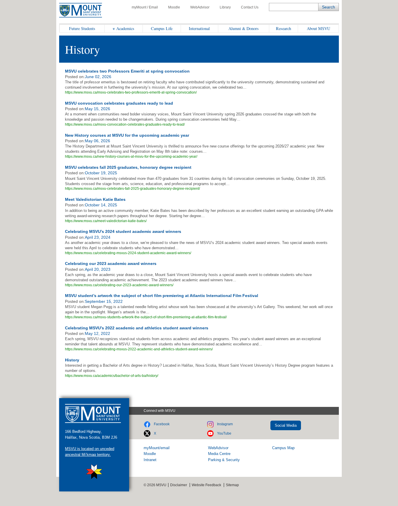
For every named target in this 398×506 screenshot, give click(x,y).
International (199, 28)
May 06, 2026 (97, 140)
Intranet (150, 460)
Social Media (286, 425)
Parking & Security (224, 460)
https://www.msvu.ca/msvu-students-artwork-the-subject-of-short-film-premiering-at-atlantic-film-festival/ (146, 317)
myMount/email (157, 448)
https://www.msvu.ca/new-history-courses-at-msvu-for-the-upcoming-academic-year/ (131, 156)
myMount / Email (145, 7)
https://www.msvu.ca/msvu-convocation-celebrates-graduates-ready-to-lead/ (125, 124)
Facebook (162, 424)
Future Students (82, 28)
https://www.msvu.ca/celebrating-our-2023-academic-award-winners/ (119, 285)
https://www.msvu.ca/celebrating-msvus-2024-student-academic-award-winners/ (128, 253)
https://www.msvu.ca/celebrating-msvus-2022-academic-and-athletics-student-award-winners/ (139, 349)
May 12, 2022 (97, 333)
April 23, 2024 (97, 237)
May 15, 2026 (97, 108)
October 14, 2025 (101, 205)
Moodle (174, 7)
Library (225, 7)
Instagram (225, 424)
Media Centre (219, 453)
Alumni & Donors (243, 28)
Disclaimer (178, 485)
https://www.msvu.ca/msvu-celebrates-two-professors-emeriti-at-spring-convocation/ (131, 92)
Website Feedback (206, 485)
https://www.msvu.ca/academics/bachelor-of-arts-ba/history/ (111, 376)
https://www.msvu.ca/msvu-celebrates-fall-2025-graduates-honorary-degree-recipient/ (132, 189)
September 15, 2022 (104, 301)
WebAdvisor (199, 7)
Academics (125, 28)
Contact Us (249, 7)
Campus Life (161, 28)
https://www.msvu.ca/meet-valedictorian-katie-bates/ (106, 221)
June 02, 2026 (98, 76)
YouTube (224, 433)
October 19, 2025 (101, 173)
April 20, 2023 (97, 269)
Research (283, 28)
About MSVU (318, 28)
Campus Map (283, 448)
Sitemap (232, 485)
